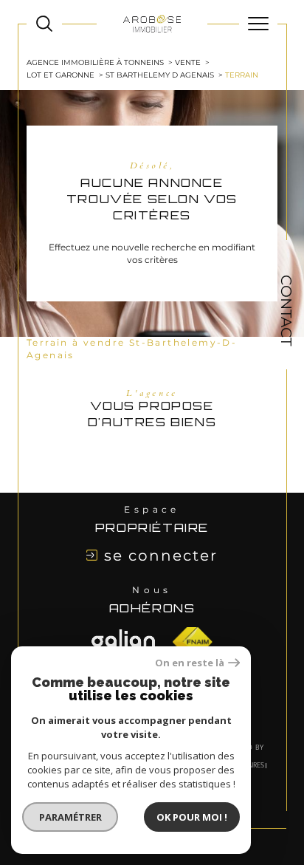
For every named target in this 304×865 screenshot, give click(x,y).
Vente (188, 62)
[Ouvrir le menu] (258, 23)
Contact (286, 310)
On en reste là (189, 663)
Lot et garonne (60, 75)
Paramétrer (70, 817)
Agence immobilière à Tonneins (95, 62)
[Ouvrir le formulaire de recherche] (44, 24)
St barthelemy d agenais (160, 75)
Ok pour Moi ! (191, 817)
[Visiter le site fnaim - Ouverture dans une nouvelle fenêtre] (123, 641)
